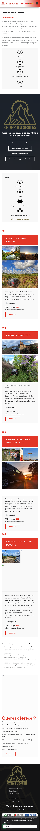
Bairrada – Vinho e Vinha (20, 153)
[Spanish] (32, 3)
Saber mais (6, 822)
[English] (22, 3)
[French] (25, 3)
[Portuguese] (29, 3)
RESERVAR (12, 314)
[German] (27, 3)
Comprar (9, 754)
